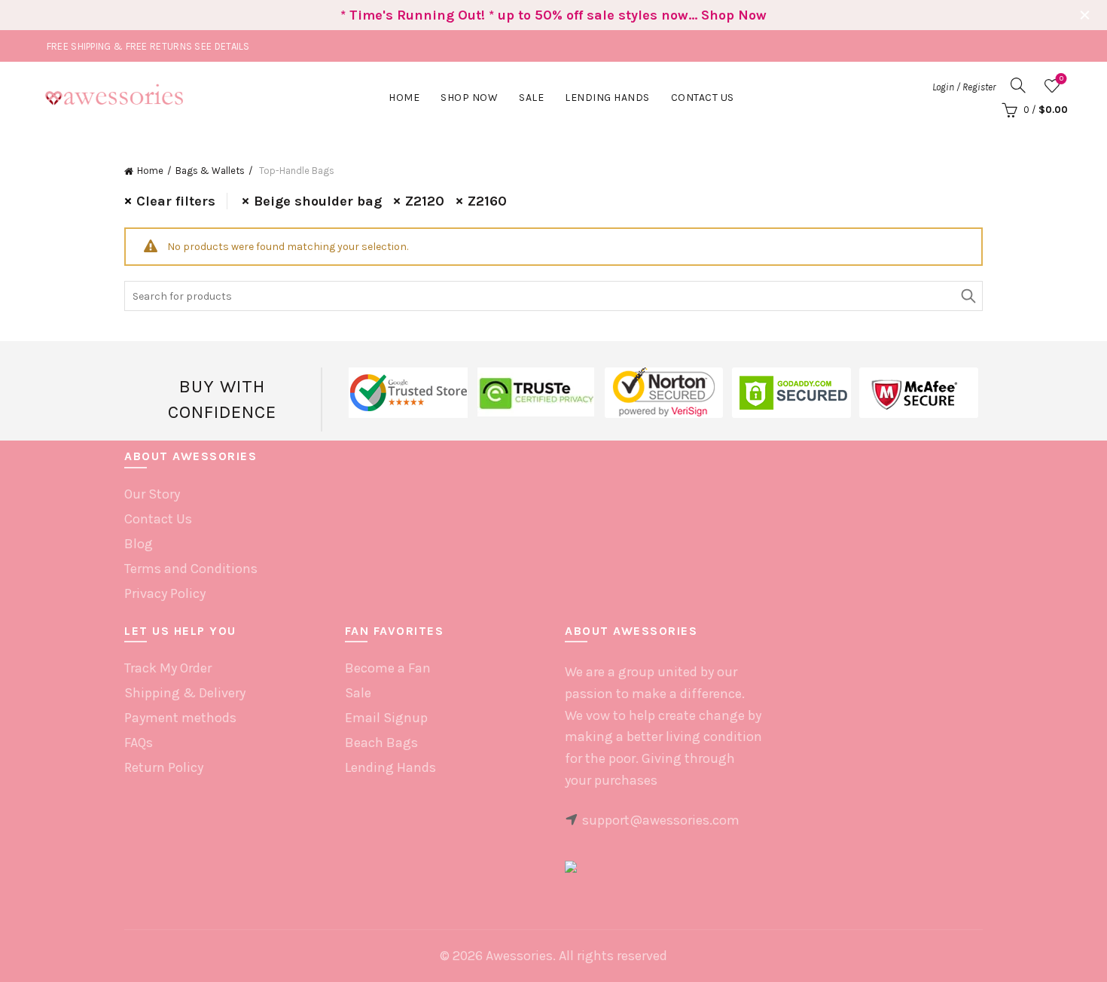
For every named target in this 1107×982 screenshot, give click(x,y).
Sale (531, 97)
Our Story (152, 494)
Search (968, 296)
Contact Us (702, 97)
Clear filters (175, 201)
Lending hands (607, 97)
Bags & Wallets (210, 170)
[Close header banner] (1084, 15)
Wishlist (1061, 79)
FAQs (138, 742)
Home (404, 97)
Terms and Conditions (191, 568)
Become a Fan (388, 668)
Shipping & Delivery (184, 693)
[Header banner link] (531, 15)
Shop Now (469, 97)
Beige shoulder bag (318, 201)
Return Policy (163, 767)
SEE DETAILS (221, 46)
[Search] (1018, 85)
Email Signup (386, 717)
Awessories (519, 955)
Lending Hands (390, 767)
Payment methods (180, 717)
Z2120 (424, 201)
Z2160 (487, 201)
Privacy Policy (165, 593)
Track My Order (168, 668)
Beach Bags (381, 742)
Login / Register (964, 87)
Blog (138, 543)
